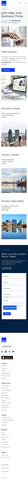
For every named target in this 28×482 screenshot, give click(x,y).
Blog (2, 432)
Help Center (4, 455)
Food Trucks (4, 388)
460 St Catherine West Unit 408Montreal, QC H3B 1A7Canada (10, 115)
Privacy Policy (4, 468)
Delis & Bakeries (5, 398)
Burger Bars (4, 393)
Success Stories (5, 376)
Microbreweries (5, 405)
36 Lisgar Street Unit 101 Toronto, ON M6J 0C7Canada (7, 161)
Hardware (4, 425)
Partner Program (5, 373)
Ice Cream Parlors (6, 390)
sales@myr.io (15, 22)
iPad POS (3, 439)
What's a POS (4, 437)
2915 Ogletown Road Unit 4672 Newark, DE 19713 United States (9, 208)
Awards (3, 378)
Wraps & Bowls (5, 407)
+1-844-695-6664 (6, 346)
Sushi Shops (4, 395)
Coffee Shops (5, 385)
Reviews (3, 434)
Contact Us (4, 368)
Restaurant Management (8, 420)
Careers (3, 371)
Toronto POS (4, 444)
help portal (12, 58)
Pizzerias (3, 400)
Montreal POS (4, 442)
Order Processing (5, 417)
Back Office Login (5, 457)
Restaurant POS (5, 447)
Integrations (4, 422)
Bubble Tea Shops (6, 403)
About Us (3, 366)
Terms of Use (4, 471)
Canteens (4, 410)
